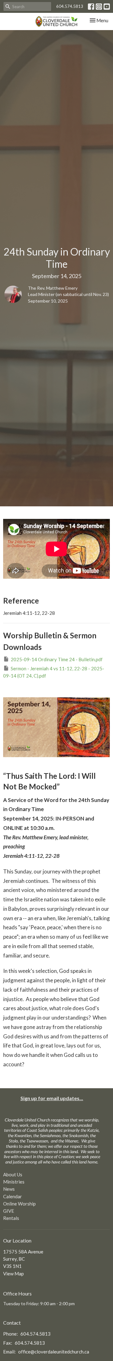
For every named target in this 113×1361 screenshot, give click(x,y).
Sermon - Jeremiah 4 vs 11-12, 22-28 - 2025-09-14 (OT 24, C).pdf (53, 672)
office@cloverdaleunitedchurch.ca (53, 1351)
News (9, 1189)
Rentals (11, 1218)
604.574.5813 (69, 6)
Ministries (13, 1181)
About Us (12, 1174)
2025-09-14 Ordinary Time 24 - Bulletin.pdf (57, 659)
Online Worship (19, 1203)
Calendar (12, 1196)
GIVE (8, 1211)
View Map (13, 1273)
